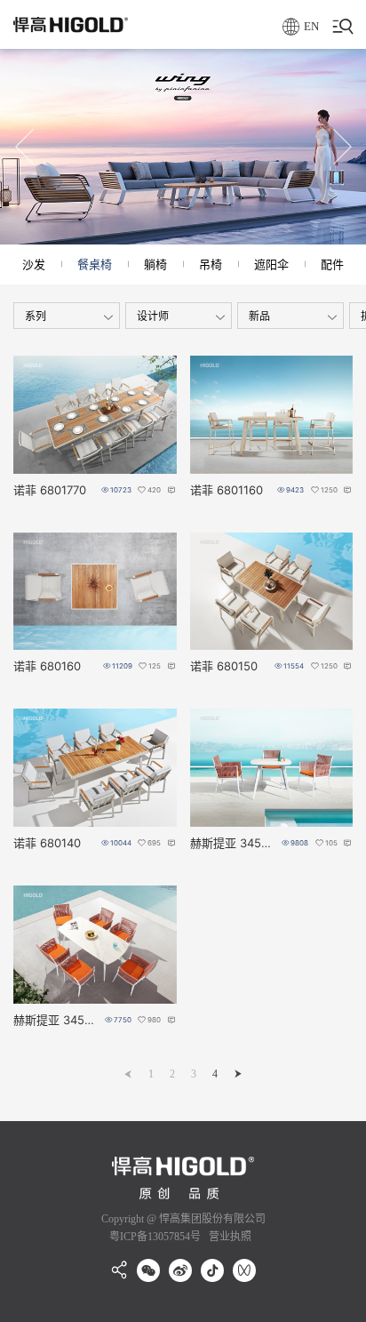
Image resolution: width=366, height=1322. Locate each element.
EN (311, 26)
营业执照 (228, 1236)
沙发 (33, 264)
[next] (238, 1074)
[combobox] (66, 315)
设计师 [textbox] (153, 316)
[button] (25, 146)
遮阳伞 (271, 264)
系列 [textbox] (35, 316)
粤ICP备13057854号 (155, 1236)
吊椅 (210, 264)
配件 (332, 264)
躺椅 (155, 264)
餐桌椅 (94, 264)
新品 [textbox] (259, 316)
